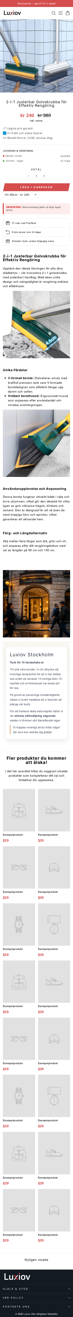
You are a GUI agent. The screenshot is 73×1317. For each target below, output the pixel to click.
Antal (36, 169)
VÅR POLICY (13, 1297)
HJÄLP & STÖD (15, 1288)
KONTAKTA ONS (16, 1306)
